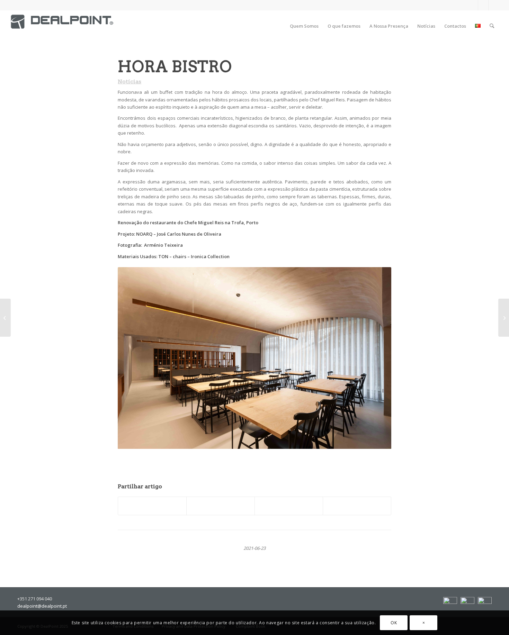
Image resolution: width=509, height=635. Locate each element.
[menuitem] (304, 26)
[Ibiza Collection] (503, 318)
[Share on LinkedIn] (289, 506)
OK (394, 623)
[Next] (375, 356)
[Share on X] (220, 506)
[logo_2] (62, 28)
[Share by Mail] (357, 506)
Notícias (129, 81)
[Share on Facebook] (152, 506)
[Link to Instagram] (494, 5)
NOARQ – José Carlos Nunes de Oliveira (179, 234)
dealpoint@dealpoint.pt (42, 606)
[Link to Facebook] (473, 5)
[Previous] (124, 356)
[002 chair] (5, 318)
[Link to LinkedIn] (483, 5)
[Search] (492, 26)
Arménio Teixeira (163, 245)
